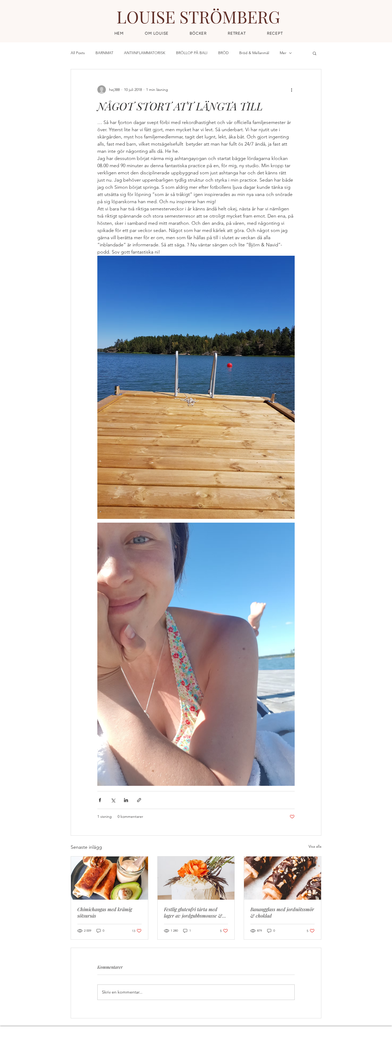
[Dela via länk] (139, 800)
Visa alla (315, 846)
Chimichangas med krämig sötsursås (104, 912)
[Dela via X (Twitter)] (112, 800)
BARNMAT (104, 52)
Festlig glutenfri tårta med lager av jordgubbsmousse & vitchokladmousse (193, 912)
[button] (274, 33)
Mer (283, 52)
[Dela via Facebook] (99, 800)
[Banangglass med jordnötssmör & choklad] (282, 878)
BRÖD (223, 52)
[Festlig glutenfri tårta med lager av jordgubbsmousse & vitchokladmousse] (196, 878)
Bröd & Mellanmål (254, 52)
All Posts (78, 52)
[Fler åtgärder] (291, 89)
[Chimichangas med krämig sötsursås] (109, 878)
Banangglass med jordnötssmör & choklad (282, 912)
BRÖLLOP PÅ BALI (191, 52)
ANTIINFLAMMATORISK (144, 52)
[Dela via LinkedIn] (126, 800)
